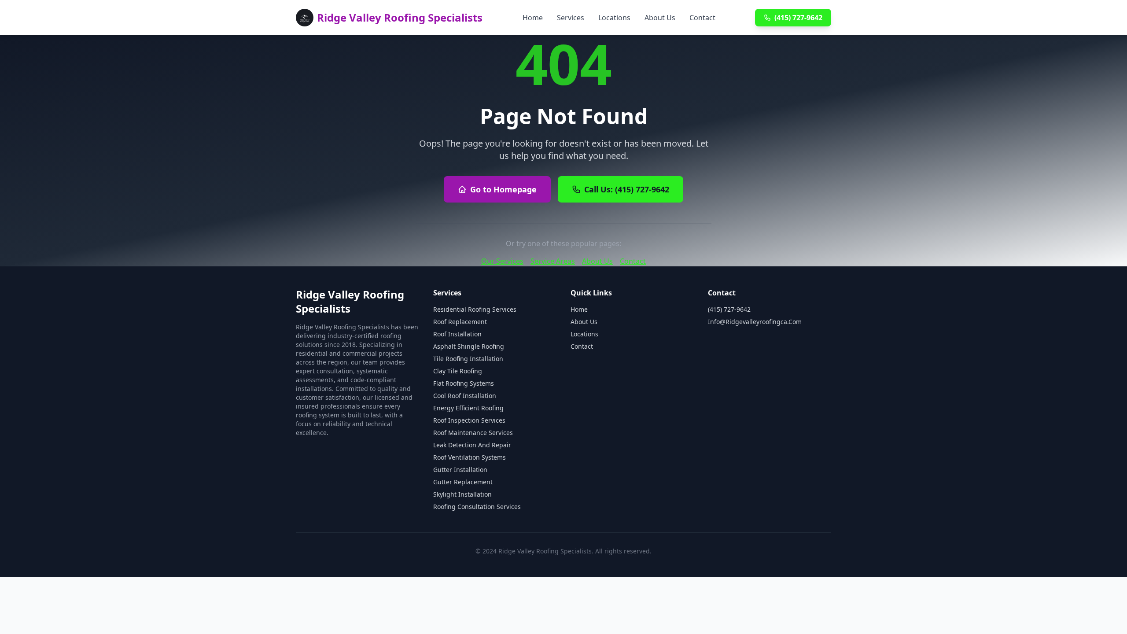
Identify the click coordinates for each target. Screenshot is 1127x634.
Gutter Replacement (463, 482)
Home (533, 17)
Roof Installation (457, 334)
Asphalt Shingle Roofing (468, 346)
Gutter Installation (460, 469)
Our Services (502, 261)
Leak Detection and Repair (472, 445)
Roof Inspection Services (469, 420)
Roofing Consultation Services (477, 506)
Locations (614, 17)
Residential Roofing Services (474, 309)
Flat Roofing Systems (463, 383)
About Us (660, 17)
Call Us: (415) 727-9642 (626, 189)
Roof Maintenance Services (473, 432)
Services (570, 17)
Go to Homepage (503, 189)
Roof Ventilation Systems (469, 457)
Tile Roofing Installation (468, 358)
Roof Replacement (460, 321)
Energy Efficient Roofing (468, 408)
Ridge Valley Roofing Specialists (399, 17)
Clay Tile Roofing (457, 371)
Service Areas (552, 261)
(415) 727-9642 (798, 17)
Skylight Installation (462, 494)
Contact (702, 17)
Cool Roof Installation (464, 395)
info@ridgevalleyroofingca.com (755, 321)
